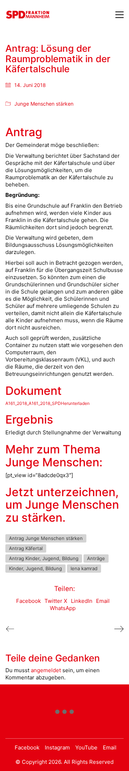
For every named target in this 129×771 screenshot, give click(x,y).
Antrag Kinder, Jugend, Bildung (43, 558)
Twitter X (55, 600)
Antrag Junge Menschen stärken (46, 538)
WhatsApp (63, 608)
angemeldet (46, 670)
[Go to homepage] (27, 14)
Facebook (28, 600)
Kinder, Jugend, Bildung (35, 568)
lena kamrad (84, 568)
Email (103, 600)
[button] (119, 15)
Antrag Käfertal (26, 548)
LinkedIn (81, 600)
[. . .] (64, 713)
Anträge (96, 558)
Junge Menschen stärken (43, 104)
